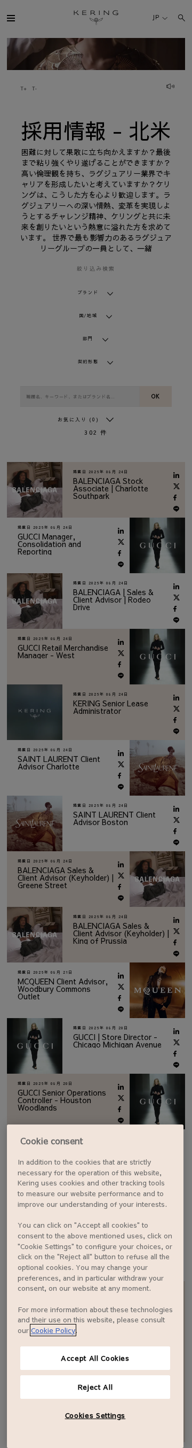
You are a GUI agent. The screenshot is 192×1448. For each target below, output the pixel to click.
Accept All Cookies (95, 1358)
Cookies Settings (95, 1415)
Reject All (95, 1387)
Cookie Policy (53, 1330)
